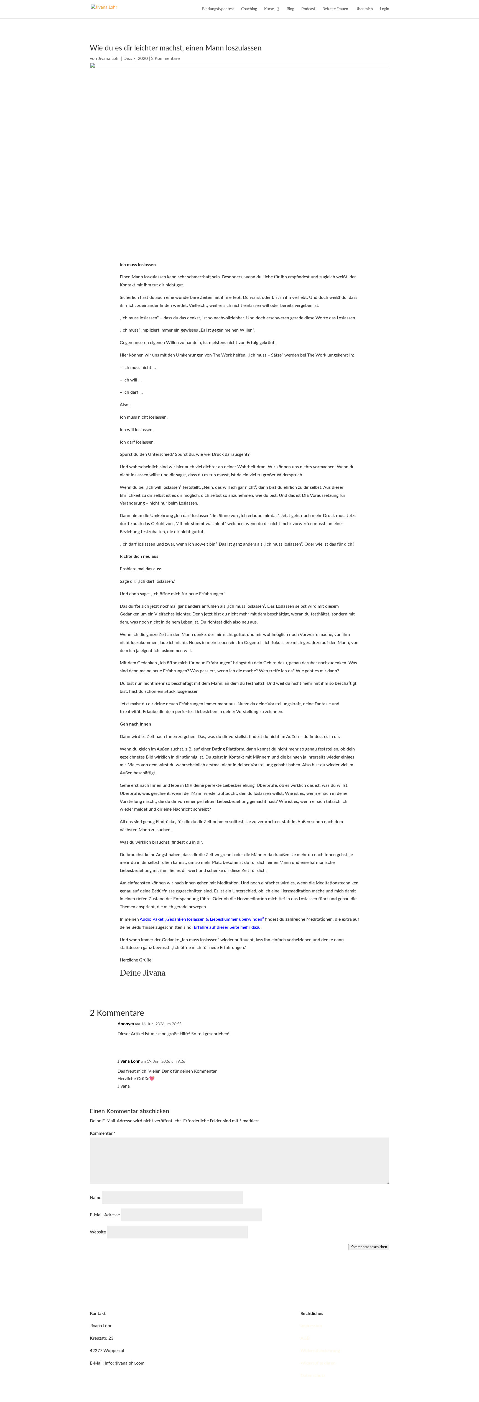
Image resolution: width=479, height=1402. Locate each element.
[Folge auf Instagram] (210, 1314)
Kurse (269, 9)
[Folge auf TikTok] (221, 1314)
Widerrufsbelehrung (320, 1350)
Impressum (311, 1326)
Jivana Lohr (109, 58)
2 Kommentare (165, 58)
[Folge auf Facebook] (199, 1314)
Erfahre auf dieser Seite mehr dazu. (228, 927)
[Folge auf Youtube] (244, 1314)
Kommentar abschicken (368, 1247)
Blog (290, 9)
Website (98, 1232)
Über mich (364, 9)
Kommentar (103, 1133)
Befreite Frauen (335, 9)
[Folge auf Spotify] (232, 1314)
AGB (305, 1338)
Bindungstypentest (218, 9)
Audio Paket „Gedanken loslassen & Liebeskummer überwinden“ (202, 919)
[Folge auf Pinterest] (255, 1314)
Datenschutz (312, 1375)
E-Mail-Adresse (105, 1215)
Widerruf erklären (317, 1363)
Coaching (249, 9)
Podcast (308, 9)
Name (95, 1197)
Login (384, 9)
